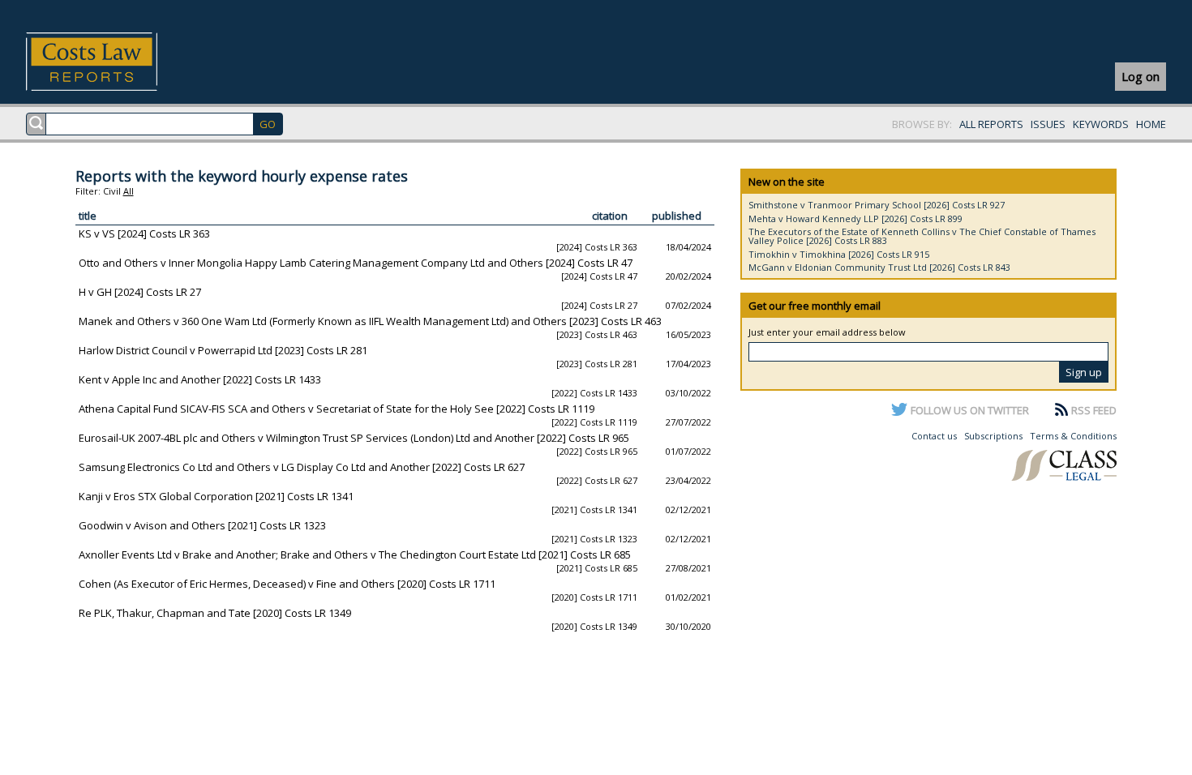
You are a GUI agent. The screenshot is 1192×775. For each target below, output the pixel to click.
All (128, 191)
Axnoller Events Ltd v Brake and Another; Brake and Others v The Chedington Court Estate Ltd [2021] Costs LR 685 (355, 554)
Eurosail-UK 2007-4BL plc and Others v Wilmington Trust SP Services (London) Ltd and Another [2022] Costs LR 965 (354, 437)
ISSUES (1048, 124)
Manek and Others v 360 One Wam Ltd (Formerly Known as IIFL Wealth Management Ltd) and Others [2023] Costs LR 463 (370, 321)
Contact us (934, 436)
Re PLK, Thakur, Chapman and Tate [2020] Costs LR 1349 (215, 613)
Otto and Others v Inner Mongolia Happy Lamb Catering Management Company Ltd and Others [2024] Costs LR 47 (355, 262)
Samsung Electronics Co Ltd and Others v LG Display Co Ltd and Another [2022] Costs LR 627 (302, 467)
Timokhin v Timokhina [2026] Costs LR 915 (838, 254)
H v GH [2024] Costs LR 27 (140, 292)
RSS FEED (1094, 410)
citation (610, 215)
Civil (112, 191)
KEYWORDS (1101, 124)
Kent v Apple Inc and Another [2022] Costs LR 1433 (200, 379)
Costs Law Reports (110, 61)
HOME (1151, 124)
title (87, 215)
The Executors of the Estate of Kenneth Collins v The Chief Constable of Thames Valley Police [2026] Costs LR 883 (922, 235)
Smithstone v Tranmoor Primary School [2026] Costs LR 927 (876, 205)
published (676, 215)
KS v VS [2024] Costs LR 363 (144, 233)
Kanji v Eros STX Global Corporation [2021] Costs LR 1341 (216, 496)
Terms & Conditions (1073, 436)
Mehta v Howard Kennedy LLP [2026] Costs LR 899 (855, 218)
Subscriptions (993, 436)
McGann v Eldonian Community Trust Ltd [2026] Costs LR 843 (879, 267)
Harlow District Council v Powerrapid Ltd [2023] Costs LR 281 (223, 350)
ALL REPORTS (991, 124)
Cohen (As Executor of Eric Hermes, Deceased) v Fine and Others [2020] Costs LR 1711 (287, 583)
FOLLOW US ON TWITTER (970, 410)
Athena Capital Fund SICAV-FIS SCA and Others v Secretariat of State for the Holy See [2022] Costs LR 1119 (336, 408)
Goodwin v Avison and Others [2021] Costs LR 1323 (202, 525)
